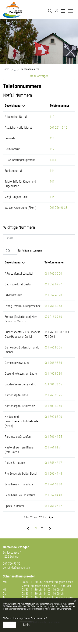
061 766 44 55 (53, 436)
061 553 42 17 (53, 463)
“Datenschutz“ (65, 609)
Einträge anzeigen (29, 250)
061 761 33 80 (53, 484)
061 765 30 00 (53, 273)
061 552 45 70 (53, 295)
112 (52, 117)
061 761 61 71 (53, 447)
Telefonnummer (59, 105)
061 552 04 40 (53, 495)
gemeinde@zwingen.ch (16, 567)
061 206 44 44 (53, 473)
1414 (53, 160)
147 (52, 181)
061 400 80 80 (53, 373)
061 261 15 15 (58, 127)
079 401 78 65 (53, 384)
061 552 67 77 (53, 284)
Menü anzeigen (39, 76)
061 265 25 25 (53, 395)
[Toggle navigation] (70, 11)
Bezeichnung (12, 105)
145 (52, 197)
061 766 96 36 (53, 347)
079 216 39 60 (53, 317)
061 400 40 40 (53, 406)
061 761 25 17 (53, 506)
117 (52, 149)
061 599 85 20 (53, 417)
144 (52, 171)
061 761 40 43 (53, 306)
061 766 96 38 (58, 207)
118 (52, 138)
